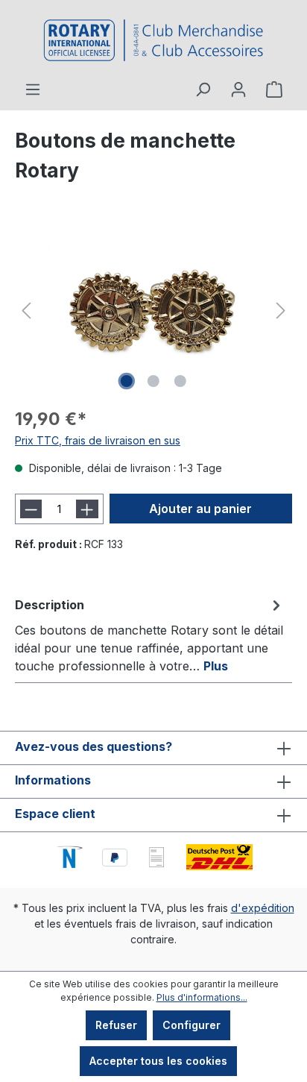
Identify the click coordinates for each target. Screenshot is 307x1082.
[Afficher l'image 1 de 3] (127, 381)
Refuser (116, 1025)
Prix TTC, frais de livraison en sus (97, 440)
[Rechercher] (203, 89)
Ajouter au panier (200, 508)
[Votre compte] (238, 89)
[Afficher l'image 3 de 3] (180, 381)
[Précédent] (26, 310)
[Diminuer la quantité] (31, 509)
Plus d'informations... (201, 997)
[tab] (150, 635)
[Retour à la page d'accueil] (153, 40)
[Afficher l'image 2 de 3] (153, 381)
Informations (53, 780)
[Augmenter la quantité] (87, 509)
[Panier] (274, 89)
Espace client (55, 813)
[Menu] (33, 89)
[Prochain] (281, 310)
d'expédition (262, 908)
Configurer (191, 1025)
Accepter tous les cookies (158, 1060)
